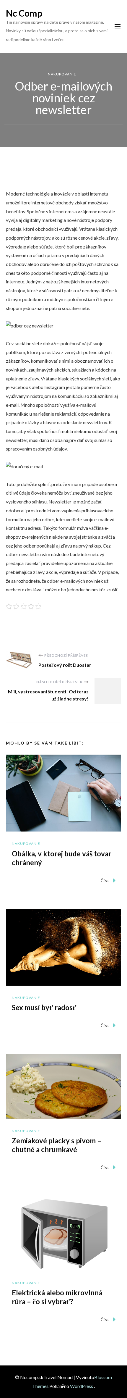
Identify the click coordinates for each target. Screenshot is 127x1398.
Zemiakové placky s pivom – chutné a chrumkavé (56, 1145)
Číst (105, 880)
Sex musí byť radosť (44, 1007)
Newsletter (60, 501)
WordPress (81, 1386)
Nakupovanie (62, 74)
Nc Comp (24, 13)
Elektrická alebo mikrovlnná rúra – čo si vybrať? (57, 1297)
